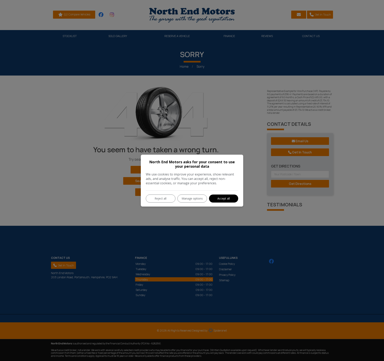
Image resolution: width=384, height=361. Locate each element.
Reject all (160, 198)
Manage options (192, 198)
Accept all (223, 198)
